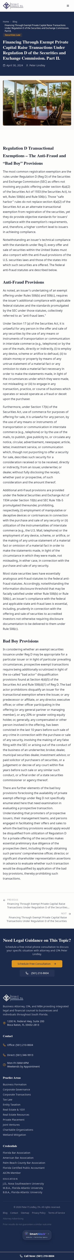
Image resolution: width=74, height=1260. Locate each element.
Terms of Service (56, 1213)
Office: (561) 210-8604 (20, 1045)
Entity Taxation (11, 1104)
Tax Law (7, 1099)
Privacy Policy (38, 1213)
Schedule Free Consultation (34, 963)
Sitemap (25, 1213)
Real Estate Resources (16, 1114)
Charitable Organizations (18, 1129)
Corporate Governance (16, 1089)
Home (6, 21)
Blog (15, 21)
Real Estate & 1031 (14, 1109)
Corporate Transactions (17, 1094)
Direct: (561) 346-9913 (20, 1055)
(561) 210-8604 (40, 973)
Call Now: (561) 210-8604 (39, 1256)
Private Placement (13, 1119)
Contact (14, 1213)
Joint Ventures (11, 1124)
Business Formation (15, 1084)
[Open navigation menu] (68, 6)
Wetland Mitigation (14, 1134)
